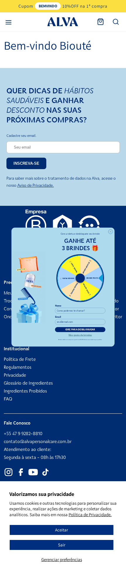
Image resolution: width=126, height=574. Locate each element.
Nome (58, 305)
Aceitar (61, 530)
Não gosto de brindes (80, 335)
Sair (61, 545)
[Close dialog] (110, 231)
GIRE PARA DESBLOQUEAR (80, 329)
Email (58, 317)
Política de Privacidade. (90, 514)
